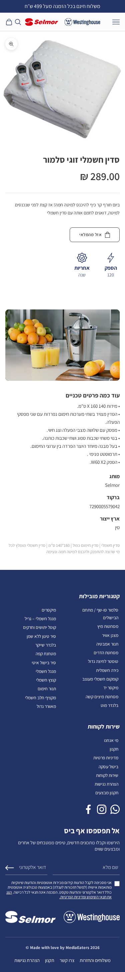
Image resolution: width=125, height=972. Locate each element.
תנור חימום (47, 689)
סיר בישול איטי (44, 663)
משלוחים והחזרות (95, 960)
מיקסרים (49, 610)
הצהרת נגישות (106, 784)
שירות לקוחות (107, 775)
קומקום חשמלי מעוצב (100, 679)
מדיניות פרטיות (105, 758)
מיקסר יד (110, 688)
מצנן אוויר (110, 635)
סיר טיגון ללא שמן (41, 636)
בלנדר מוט (109, 705)
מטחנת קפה (46, 654)
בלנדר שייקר (45, 645)
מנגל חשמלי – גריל (40, 619)
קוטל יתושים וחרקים (39, 627)
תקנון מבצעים (106, 793)
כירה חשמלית (107, 670)
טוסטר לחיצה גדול (103, 661)
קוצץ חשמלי (46, 680)
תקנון (114, 749)
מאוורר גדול (46, 706)
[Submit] (9, 867)
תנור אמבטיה (107, 644)
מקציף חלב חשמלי (40, 698)
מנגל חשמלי (46, 671)
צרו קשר (67, 960)
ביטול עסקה (108, 767)
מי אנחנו (111, 740)
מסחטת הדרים (106, 653)
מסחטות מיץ (107, 626)
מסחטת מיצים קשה (102, 697)
